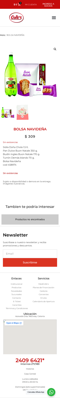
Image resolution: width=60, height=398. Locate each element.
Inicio (2, 35)
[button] (54, 17)
